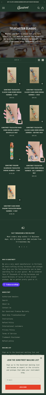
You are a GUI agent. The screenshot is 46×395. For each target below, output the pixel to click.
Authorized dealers (10, 296)
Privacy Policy (8, 330)
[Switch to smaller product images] (43, 60)
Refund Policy (8, 322)
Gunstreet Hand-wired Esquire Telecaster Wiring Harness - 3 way (11, 208)
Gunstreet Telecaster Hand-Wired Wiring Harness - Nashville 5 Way (12, 130)
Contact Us (6, 308)
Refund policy (8, 341)
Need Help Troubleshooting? (13, 315)
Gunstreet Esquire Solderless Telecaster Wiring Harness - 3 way (11, 168)
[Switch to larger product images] (39, 60)
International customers (12, 326)
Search (5, 300)
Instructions (7, 319)
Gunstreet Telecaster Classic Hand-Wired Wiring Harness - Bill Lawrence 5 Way (34, 169)
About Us (5, 304)
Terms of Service (9, 333)
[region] (23, 235)
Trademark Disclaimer (11, 337)
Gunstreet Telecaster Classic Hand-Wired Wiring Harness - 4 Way (34, 92)
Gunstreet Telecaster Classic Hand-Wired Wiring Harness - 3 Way (11, 92)
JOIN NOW (22, 387)
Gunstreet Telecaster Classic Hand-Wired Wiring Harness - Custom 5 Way (34, 130)
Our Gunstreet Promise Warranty (15, 311)
